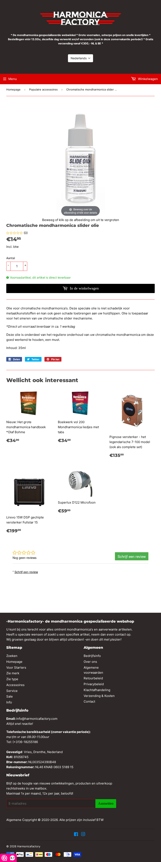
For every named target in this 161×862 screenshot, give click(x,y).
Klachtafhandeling (97, 690)
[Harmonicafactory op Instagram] (83, 835)
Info (9, 702)
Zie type (12, 679)
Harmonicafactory (28, 846)
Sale (9, 696)
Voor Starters (16, 667)
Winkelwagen (147, 79)
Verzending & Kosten (99, 696)
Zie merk (12, 673)
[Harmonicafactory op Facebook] (76, 835)
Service (12, 691)
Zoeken (11, 656)
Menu (12, 79)
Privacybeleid (94, 684)
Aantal (10, 258)
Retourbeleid (93, 678)
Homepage (13, 89)
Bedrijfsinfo (92, 656)
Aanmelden (105, 803)
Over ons (90, 662)
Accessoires (15, 685)
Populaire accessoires (43, 89)
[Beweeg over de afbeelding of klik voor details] (80, 160)
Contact (89, 701)
